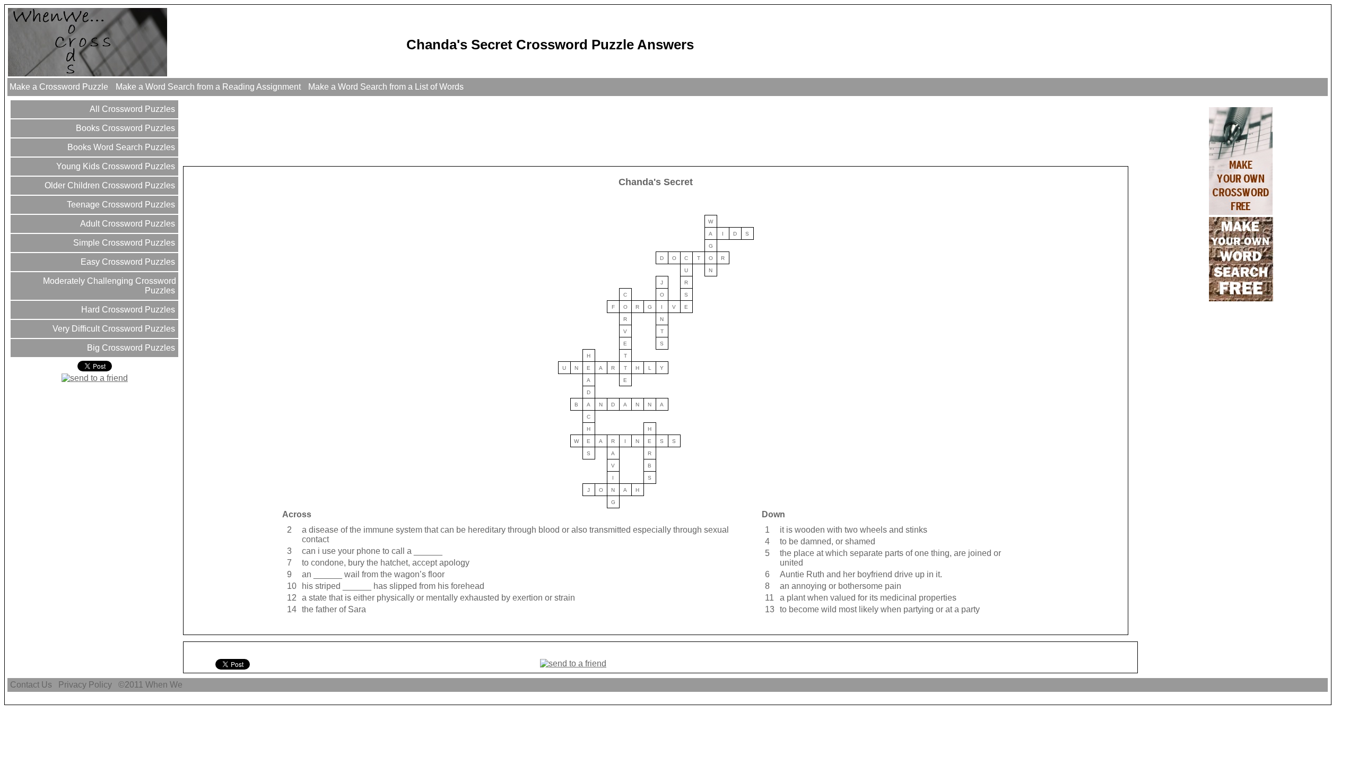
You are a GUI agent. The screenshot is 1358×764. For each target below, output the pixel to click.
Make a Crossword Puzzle (58, 86)
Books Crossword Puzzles (124, 128)
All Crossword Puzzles (131, 109)
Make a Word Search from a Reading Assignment (208, 86)
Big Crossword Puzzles (130, 347)
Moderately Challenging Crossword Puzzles (108, 285)
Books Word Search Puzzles (120, 147)
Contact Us (31, 684)
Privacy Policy (85, 684)
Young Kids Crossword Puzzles (114, 166)
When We (165, 684)
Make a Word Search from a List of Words (386, 86)
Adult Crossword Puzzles (126, 223)
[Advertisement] (378, 130)
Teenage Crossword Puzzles (120, 204)
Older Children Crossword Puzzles (108, 185)
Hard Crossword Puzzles (127, 309)
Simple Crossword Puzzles (123, 242)
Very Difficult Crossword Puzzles (112, 328)
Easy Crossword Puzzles (127, 261)
